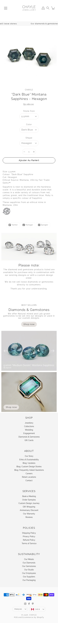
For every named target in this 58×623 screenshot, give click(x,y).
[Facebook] (29, 604)
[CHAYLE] (29, 8)
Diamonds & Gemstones (29, 437)
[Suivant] (52, 350)
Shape (29, 138)
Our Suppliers (29, 577)
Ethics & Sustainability (29, 460)
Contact (29, 480)
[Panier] (53, 8)
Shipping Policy (29, 533)
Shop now (11, 407)
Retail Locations (29, 477)
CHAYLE (33, 615)
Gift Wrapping (29, 507)
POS (16, 617)
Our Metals (29, 559)
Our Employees (29, 573)
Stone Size (29, 111)
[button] (47, 8)
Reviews (29, 517)
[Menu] (6, 8)
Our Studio (29, 570)
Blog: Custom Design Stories (29, 466)
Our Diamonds (29, 563)
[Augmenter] (34, 152)
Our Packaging (29, 580)
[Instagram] (25, 604)
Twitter (15, 225)
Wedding (29, 430)
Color (29, 124)
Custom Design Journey (29, 503)
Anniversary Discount (29, 510)
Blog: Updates (29, 463)
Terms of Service (29, 543)
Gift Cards (29, 440)
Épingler (44, 225)
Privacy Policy (29, 536)
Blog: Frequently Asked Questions (29, 470)
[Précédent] (5, 350)
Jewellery (29, 423)
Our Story (29, 456)
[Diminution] (24, 152)
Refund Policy (29, 540)
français (18, 609)
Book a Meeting (29, 496)
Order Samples (29, 500)
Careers (29, 473)
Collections (29, 426)
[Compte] (43, 8)
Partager (29, 225)
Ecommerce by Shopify (33, 617)
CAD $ (37, 609)
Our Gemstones (29, 566)
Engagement (29, 433)
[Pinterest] (33, 604)
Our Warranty (29, 514)
